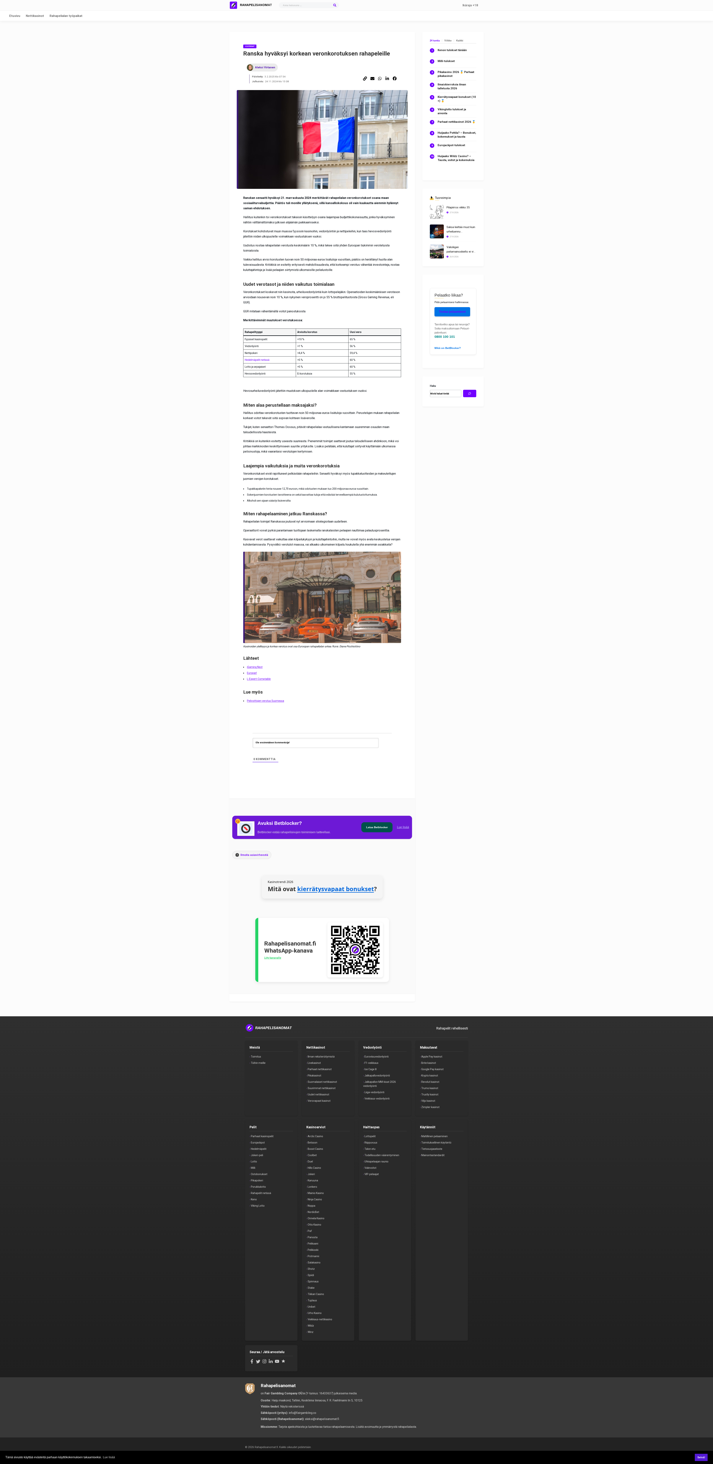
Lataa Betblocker (377, 827)
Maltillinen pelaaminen (434, 1136)
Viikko (448, 40)
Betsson (312, 1142)
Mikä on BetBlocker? (447, 348)
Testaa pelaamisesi (452, 311)
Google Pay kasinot (432, 1069)
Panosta (313, 1237)
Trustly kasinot (429, 1094)
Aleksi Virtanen (265, 67)
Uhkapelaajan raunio (376, 1161)
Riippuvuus (370, 1142)
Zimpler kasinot (430, 1107)
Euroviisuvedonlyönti (376, 1056)
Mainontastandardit (433, 1155)
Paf (310, 1230)
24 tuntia (435, 40)
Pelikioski (313, 1249)
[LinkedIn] (270, 1362)
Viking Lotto (258, 1205)
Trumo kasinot (429, 1088)
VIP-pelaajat (371, 1174)
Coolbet (312, 1155)
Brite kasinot (428, 1062)
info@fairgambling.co (302, 1413)
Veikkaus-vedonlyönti (377, 1098)
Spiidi (311, 1275)
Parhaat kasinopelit (262, 1136)
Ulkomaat (250, 46)
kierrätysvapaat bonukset (335, 889)
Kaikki (459, 40)
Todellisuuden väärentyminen (381, 1155)
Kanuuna (313, 1180)
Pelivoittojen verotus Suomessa (265, 700)
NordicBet (313, 1212)
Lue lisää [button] (109, 1457)
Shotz (311, 1268)
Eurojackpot (258, 1142)
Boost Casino (315, 1148)
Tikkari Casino (316, 1294)
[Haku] (469, 393)
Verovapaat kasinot (319, 1100)
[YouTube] (277, 1362)
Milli (253, 1167)
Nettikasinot (35, 16)
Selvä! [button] (701, 1457)
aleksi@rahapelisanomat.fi (322, 1419)
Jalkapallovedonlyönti (377, 1075)
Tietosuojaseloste (431, 1148)
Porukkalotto (258, 1186)
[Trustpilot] (283, 1362)
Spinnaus (313, 1281)
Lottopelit (370, 1136)
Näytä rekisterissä (292, 1406)
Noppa (311, 1205)
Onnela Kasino (316, 1218)
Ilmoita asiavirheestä (252, 855)
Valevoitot (370, 1167)
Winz (310, 1331)
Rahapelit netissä (261, 1193)
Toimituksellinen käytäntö (436, 1142)
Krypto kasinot (429, 1075)
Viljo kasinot (428, 1100)
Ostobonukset (259, 1174)
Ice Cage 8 (370, 1069)
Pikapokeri (257, 1180)
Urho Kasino (315, 1313)
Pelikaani (313, 1243)
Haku (433, 385)
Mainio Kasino (316, 1193)
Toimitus (256, 1056)
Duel (310, 1161)
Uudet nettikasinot (318, 1094)
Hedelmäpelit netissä (257, 359)
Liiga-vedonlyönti (374, 1092)
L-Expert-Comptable (259, 678)
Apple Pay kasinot (431, 1056)
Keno (254, 1199)
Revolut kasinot (430, 1081)
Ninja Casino (315, 1199)
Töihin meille (258, 1062)
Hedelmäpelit (258, 1148)
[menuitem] (365, 79)
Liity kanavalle (272, 957)
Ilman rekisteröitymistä (321, 1056)
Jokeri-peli (257, 1155)
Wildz (311, 1325)
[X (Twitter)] (258, 1362)
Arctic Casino (315, 1136)
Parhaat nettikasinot (320, 1069)
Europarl (252, 672)
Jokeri (311, 1174)
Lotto (254, 1161)
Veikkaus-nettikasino (320, 1319)
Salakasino (314, 1262)
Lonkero (312, 1186)
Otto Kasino (314, 1224)
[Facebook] (252, 1362)
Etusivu (14, 16)
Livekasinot (314, 1062)
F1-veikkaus (371, 1062)
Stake (311, 1287)
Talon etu (369, 1148)
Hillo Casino (314, 1167)
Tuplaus (312, 1300)
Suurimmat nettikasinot (322, 1088)
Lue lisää (403, 827)
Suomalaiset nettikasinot (322, 1081)
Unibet (311, 1306)
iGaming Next (255, 667)
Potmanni (313, 1256)
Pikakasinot (314, 1075)
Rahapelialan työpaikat (66, 16)
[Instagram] (264, 1362)
